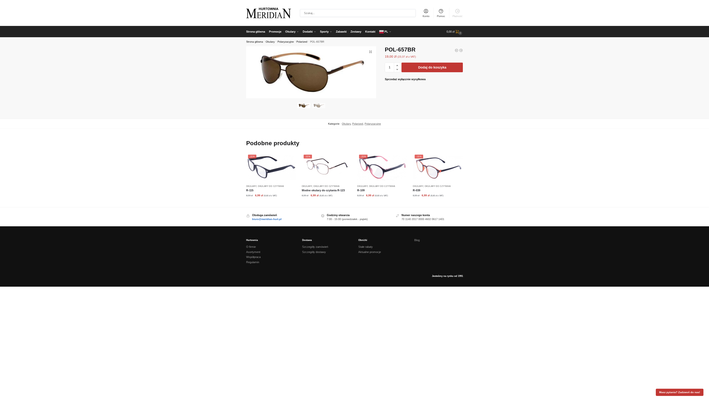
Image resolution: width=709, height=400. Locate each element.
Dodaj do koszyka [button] (271, 203)
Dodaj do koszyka (432, 67)
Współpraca (253, 257)
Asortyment (253, 252)
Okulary (270, 41)
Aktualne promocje (369, 252)
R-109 (361, 190)
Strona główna (254, 41)
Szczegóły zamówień (315, 246)
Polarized (301, 41)
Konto (426, 16)
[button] (370, 52)
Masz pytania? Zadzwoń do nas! (679, 392)
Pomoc (441, 16)
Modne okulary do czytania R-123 (323, 190)
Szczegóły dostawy (314, 252)
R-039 (416, 190)
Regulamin (252, 262)
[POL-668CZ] (456, 50)
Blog (417, 240)
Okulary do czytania (271, 186)
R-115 (249, 190)
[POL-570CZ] (461, 50)
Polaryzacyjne (285, 41)
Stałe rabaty (365, 246)
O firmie (251, 246)
